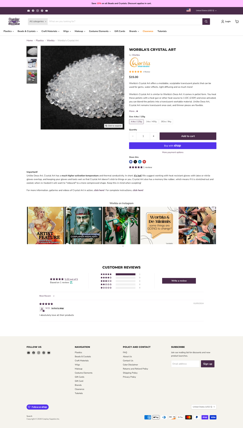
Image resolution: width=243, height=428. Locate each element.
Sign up (207, 364)
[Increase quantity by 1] (153, 136)
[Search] (206, 21)
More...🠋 (133, 111)
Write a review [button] (179, 280)
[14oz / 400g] (151, 124)
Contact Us (128, 360)
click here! (99, 190)
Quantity (133, 130)
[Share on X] (135, 161)
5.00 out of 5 (71, 279)
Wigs (66, 31)
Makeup (79, 31)
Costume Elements (99, 31)
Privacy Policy (129, 377)
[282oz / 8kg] (166, 124)
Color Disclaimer (130, 364)
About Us (127, 356)
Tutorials (162, 31)
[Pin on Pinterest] (144, 161)
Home (30, 40)
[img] (46, 304)
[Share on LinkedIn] (139, 161)
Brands (133, 31)
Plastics (8, 31)
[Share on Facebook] (130, 161)
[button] (136, 167)
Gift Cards (119, 31)
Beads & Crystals (27, 31)
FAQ (125, 352)
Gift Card (79, 381)
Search (29, 416)
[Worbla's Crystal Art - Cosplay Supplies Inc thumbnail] (31, 51)
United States (205, 10)
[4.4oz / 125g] (136, 124)
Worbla (50, 40)
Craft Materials (49, 31)
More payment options (172, 152)
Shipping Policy (130, 372)
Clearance (148, 31)
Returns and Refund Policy (135, 368)
